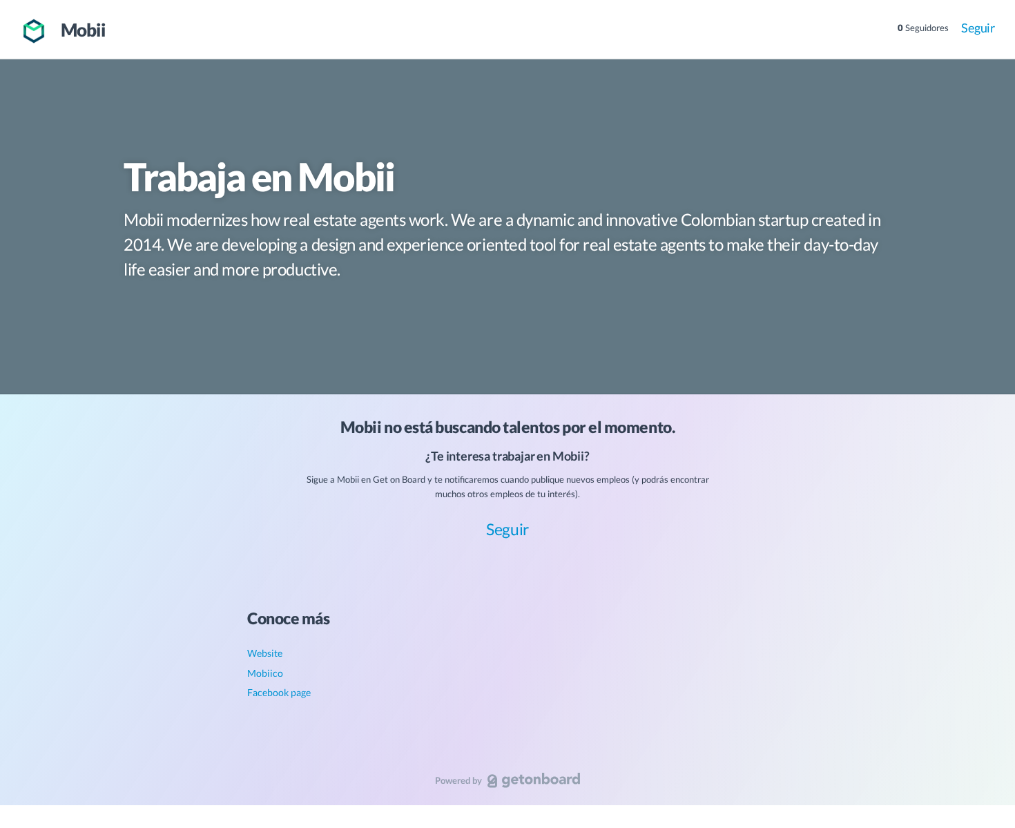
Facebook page (279, 692)
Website (264, 653)
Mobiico (265, 673)
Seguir (978, 27)
